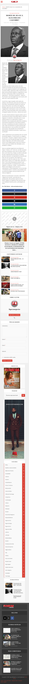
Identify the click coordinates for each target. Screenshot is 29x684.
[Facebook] (12, 618)
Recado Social (14, 680)
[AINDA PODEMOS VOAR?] (9, 597)
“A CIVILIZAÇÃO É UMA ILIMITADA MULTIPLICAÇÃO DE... (18, 591)
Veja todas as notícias (14, 315)
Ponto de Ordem (7, 680)
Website (4, 351)
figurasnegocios (15, 22)
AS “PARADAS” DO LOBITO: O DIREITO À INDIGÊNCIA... (16, 636)
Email (4, 345)
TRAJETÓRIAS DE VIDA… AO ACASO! (17, 585)
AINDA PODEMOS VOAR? (16, 271)
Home (3, 7)
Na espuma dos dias (14, 13)
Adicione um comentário (16, 659)
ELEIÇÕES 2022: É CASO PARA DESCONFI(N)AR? (16, 669)
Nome (4, 339)
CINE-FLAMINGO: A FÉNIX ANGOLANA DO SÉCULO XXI (16, 630)
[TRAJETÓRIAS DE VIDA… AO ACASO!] (9, 585)
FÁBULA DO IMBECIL (15, 278)
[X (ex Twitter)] (8, 618)
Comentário (5, 326)
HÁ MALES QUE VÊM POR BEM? (18, 291)
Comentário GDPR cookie (9, 357)
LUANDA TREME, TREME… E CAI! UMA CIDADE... (16, 643)
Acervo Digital (3, 682)
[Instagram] (5, 618)
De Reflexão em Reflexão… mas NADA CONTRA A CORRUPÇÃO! (16, 663)
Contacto (20, 680)
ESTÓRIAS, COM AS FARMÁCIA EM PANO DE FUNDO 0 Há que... (16, 656)
